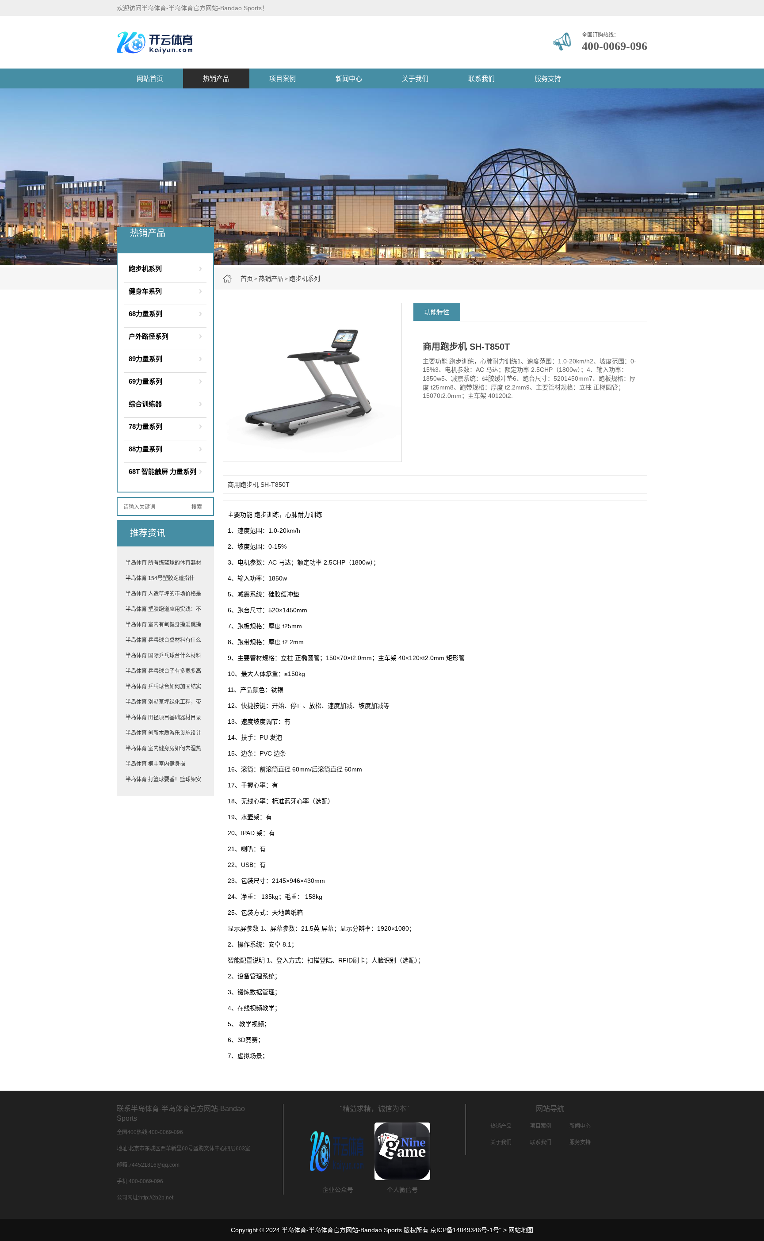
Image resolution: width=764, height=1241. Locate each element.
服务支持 (548, 78)
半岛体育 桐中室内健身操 (155, 764)
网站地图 (520, 1229)
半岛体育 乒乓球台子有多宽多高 (163, 671)
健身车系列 (145, 291)
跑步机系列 (304, 278)
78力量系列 (145, 426)
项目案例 (282, 78)
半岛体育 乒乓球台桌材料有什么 (163, 640)
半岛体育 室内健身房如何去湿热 (163, 748)
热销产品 (216, 78)
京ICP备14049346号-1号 (464, 1229)
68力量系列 (145, 313)
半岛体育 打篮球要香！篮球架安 (163, 779)
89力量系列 (145, 359)
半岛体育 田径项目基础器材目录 (163, 717)
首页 (247, 278)
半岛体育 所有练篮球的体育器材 (163, 563)
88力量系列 (145, 449)
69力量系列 (145, 381)
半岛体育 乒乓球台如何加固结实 (163, 687)
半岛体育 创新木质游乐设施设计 (163, 733)
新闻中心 (349, 78)
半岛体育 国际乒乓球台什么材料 (163, 656)
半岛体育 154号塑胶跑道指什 (160, 578)
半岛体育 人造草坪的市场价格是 (163, 594)
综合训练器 (145, 404)
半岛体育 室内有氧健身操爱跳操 (163, 625)
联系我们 (481, 78)
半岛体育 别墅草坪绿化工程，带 (163, 702)
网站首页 (150, 78)
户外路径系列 (148, 336)
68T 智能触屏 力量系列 (162, 471)
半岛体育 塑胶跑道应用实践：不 (163, 609)
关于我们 (415, 78)
